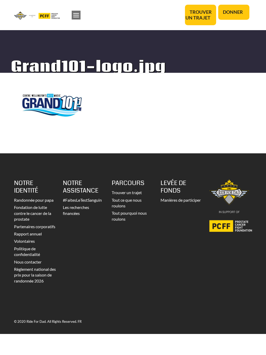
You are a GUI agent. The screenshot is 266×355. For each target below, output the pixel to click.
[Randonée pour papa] (37, 15)
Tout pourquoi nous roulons (129, 216)
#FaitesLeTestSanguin (82, 200)
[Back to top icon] (241, 344)
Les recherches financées (76, 210)
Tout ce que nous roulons (127, 203)
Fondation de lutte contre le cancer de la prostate (32, 213)
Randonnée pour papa (34, 200)
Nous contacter (28, 261)
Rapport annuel (28, 233)
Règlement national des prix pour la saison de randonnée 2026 (35, 275)
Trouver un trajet (127, 192)
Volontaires (24, 241)
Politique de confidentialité (27, 251)
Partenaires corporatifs (34, 226)
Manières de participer (181, 200)
